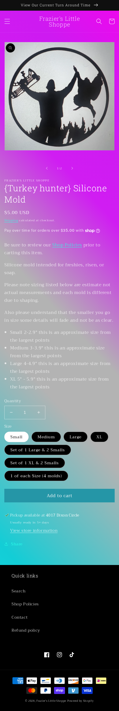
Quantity (12, 401)
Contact (19, 617)
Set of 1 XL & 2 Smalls (34, 462)
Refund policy (26, 630)
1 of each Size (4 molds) (36, 475)
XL (99, 436)
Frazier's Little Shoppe (51, 701)
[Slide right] (72, 168)
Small (16, 436)
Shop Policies (67, 245)
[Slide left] (46, 168)
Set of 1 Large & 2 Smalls (37, 449)
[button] (7, 21)
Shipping (11, 220)
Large (75, 436)
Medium (46, 436)
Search (19, 590)
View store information (33, 530)
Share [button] (17, 543)
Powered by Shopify (80, 701)
